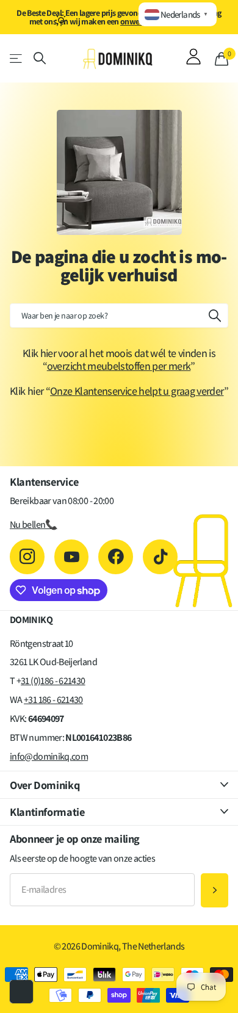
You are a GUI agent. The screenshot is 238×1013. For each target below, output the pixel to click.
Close (119, 784)
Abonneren (214, 890)
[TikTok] (160, 556)
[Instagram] (27, 556)
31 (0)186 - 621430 (53, 680)
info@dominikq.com (49, 756)
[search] (40, 58)
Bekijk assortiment (17, 58)
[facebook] (115, 556)
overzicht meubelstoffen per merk (119, 366)
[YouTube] (71, 556)
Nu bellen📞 (33, 524)
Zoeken (214, 315)
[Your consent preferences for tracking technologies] (21, 991)
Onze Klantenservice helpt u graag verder (136, 391)
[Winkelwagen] (221, 58)
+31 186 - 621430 (53, 699)
